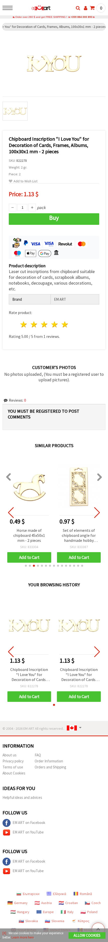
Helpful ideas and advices (22, 797)
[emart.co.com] (33, 9)
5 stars (65, 324)
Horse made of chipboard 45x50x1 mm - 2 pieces (29, 535)
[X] (4, 933)
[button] (26, 566)
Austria (46, 903)
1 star (24, 324)
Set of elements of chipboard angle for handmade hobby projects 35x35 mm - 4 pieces (79, 536)
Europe (48, 912)
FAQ (38, 755)
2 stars (34, 324)
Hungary (23, 912)
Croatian (71, 903)
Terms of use (13, 767)
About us (10, 755)
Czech (96, 903)
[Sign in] (85, 8)
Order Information (49, 761)
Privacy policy (13, 761)
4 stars (54, 324)
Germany (21, 903)
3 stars (44, 324)
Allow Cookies (87, 935)
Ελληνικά (59, 894)
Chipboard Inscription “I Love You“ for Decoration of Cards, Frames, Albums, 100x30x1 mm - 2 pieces (29, 675)
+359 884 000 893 (81, 17)
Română (86, 894)
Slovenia (57, 921)
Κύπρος (83, 921)
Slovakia (31, 921)
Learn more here (23, 937)
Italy (70, 912)
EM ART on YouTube (28, 832)
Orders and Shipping (50, 767)
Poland (92, 912)
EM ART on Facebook (29, 822)
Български (31, 894)
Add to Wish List (25, 181)
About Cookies (14, 773)
